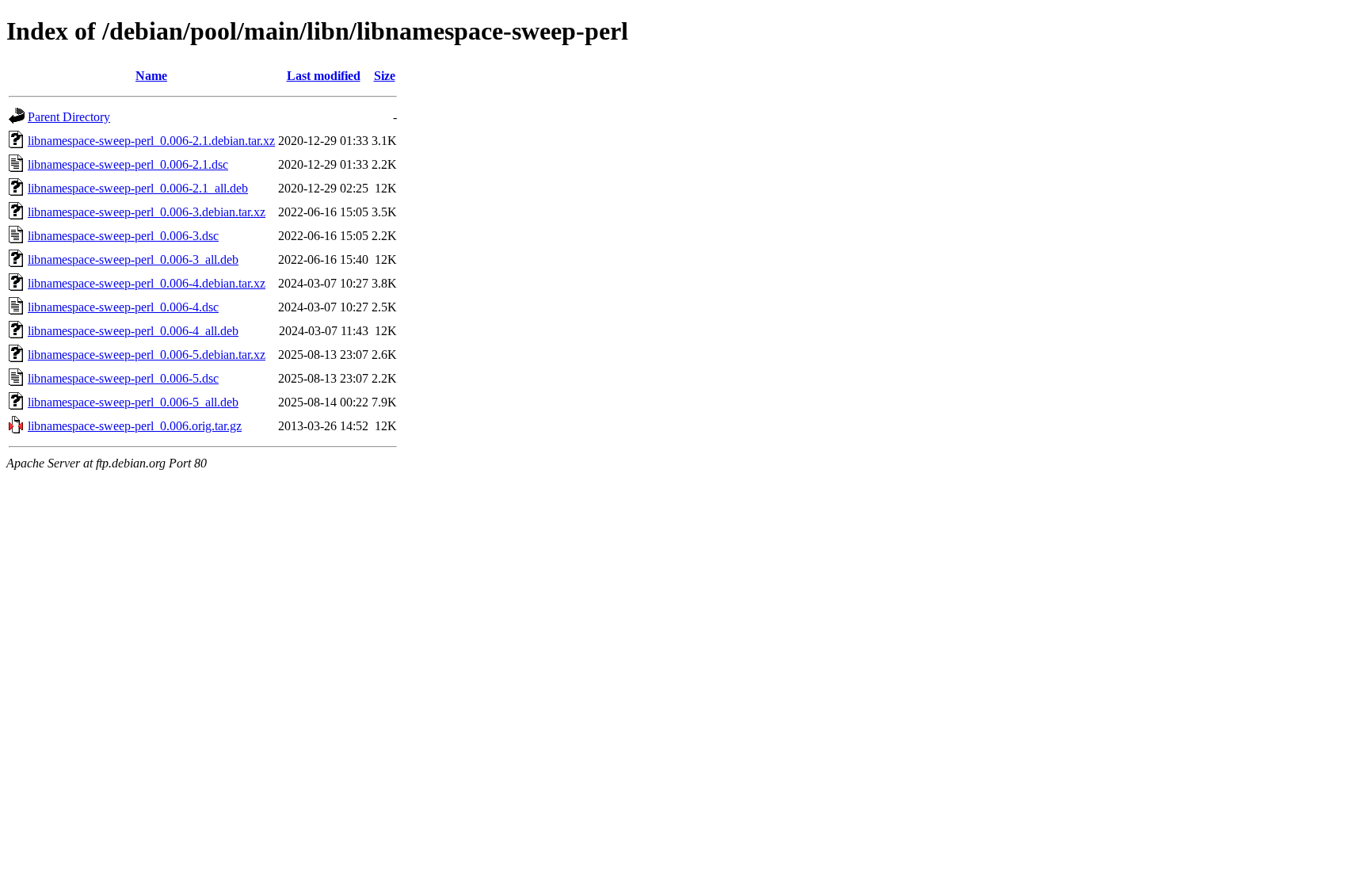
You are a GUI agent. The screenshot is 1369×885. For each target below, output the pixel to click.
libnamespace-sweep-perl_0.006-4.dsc (123, 307)
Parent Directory (69, 117)
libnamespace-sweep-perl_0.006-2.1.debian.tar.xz (151, 140)
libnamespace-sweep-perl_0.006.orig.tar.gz (135, 426)
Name (151, 75)
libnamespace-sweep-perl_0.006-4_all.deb (133, 331)
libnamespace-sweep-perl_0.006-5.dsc (123, 378)
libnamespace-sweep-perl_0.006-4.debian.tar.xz (146, 283)
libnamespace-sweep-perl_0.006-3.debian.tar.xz (146, 212)
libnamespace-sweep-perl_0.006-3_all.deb (133, 259)
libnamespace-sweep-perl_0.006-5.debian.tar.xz (146, 354)
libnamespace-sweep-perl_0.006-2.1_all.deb (138, 188)
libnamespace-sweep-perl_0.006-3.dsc (123, 235)
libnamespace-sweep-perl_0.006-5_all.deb (133, 402)
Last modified (323, 75)
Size (384, 75)
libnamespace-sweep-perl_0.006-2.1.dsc (128, 164)
